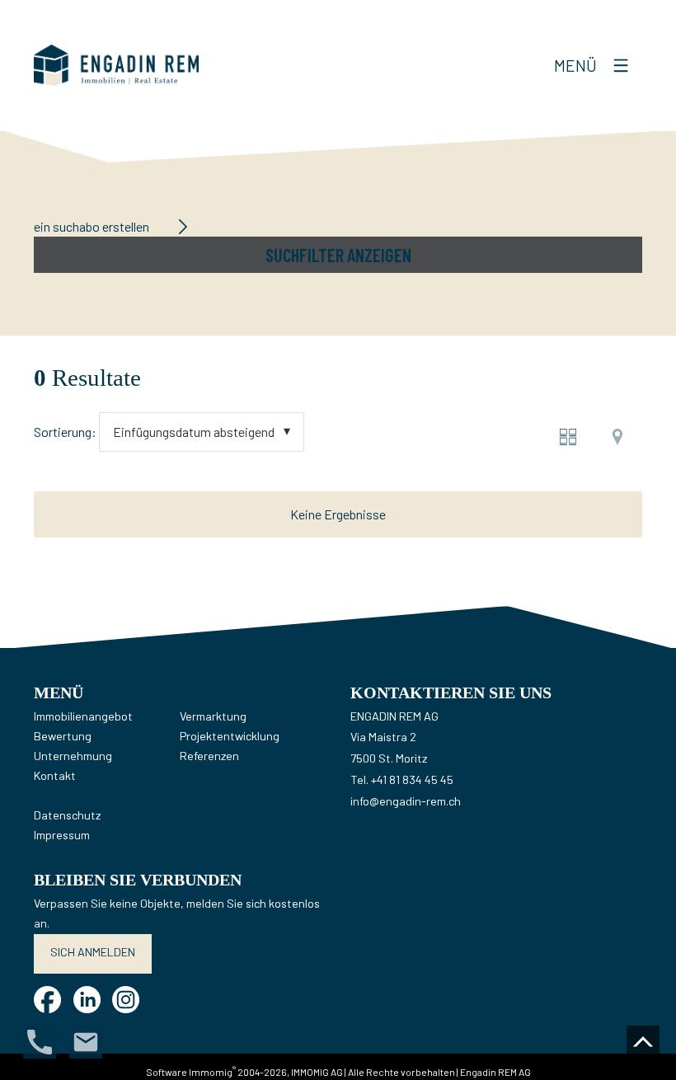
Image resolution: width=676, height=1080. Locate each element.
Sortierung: (65, 431)
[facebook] (47, 999)
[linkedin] (87, 999)
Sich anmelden (92, 952)
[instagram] (125, 999)
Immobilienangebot (83, 716)
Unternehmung (73, 756)
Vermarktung (213, 716)
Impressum (62, 835)
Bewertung (63, 736)
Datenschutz (67, 815)
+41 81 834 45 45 (412, 779)
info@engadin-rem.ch (405, 801)
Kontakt (55, 775)
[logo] (116, 65)
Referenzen (209, 756)
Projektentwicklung (229, 736)
